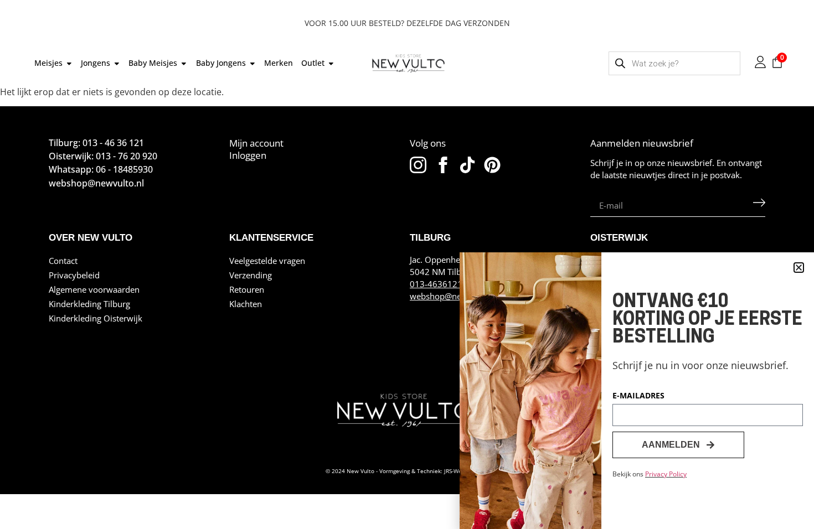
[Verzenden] (759, 205)
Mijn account (256, 143)
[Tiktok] (467, 165)
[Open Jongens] (117, 63)
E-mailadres (638, 396)
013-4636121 (436, 283)
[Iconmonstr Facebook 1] (443, 165)
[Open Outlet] (331, 63)
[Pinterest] (492, 165)
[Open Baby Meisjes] (184, 63)
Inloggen (247, 155)
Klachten (245, 303)
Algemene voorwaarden (94, 289)
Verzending (250, 275)
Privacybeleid (74, 275)
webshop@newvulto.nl (453, 296)
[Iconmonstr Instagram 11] (418, 165)
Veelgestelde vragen (267, 260)
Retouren (246, 289)
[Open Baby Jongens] (252, 63)
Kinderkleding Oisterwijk (95, 318)
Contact (63, 260)
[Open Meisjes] (69, 63)
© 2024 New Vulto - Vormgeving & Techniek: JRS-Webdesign (404, 471)
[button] (799, 267)
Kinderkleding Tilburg (89, 303)
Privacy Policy (666, 474)
